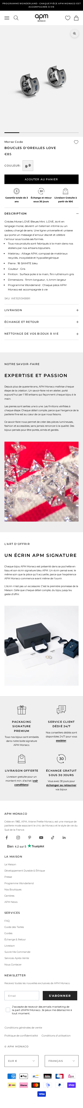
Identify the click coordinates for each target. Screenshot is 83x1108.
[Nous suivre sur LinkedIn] (64, 837)
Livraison (9, 945)
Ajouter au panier (41, 179)
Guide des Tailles (14, 927)
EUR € (12, 1060)
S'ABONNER (60, 995)
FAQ (7, 920)
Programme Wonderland (19, 883)
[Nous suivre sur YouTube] (41, 837)
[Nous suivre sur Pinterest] (29, 837)
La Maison (10, 864)
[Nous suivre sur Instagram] (18, 837)
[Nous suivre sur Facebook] (6, 837)
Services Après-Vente (16, 958)
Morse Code (13, 141)
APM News (10, 901)
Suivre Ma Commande (17, 951)
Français (55, 1060)
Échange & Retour (15, 939)
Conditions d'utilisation (56, 1035)
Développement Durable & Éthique (24, 870)
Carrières (9, 895)
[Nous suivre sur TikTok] (52, 837)
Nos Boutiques (12, 889)
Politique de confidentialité (21, 1035)
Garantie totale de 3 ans (41, 5)
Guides (8, 933)
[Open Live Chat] (61, 709)
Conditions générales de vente (23, 1027)
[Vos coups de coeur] (67, 18)
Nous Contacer (12, 964)
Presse (8, 876)
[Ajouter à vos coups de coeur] (76, 142)
